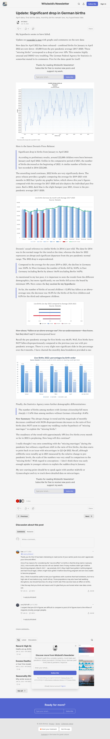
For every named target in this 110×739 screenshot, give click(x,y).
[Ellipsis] (93, 551)
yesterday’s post (34, 39)
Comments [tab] (21, 532)
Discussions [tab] (32, 640)
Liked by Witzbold (28, 554)
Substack (44, 734)
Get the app (65, 729)
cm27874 (24, 605)
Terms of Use (65, 678)
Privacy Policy (71, 680)
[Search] (79, 4)
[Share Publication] (83, 4)
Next (87, 516)
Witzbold (24, 21)
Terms (58, 724)
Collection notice (67, 724)
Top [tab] (18, 640)
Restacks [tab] (30, 532)
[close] (75, 646)
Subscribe (92, 4)
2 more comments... (23, 629)
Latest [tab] (24, 640)
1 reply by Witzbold (29, 597)
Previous (24, 516)
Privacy (51, 724)
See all (20, 691)
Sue (22, 551)
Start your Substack (49, 729)
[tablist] (25, 532)
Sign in (103, 4)
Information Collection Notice (54, 680)
